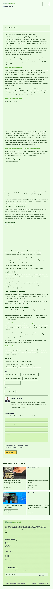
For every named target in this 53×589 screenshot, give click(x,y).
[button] (48, 4)
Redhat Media (21, 583)
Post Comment (10, 452)
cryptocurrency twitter (31, 378)
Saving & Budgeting (9, 562)
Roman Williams (16, 398)
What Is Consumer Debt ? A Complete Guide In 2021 (19, 364)
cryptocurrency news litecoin (13, 378)
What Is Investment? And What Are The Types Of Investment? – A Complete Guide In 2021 (38, 507)
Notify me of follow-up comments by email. (17, 445)
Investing (13, 34)
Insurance (7, 558)
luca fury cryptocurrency (12, 382)
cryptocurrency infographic (29, 374)
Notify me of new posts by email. (14, 447)
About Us (7, 542)
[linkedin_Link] (26, 532)
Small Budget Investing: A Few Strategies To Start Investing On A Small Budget (13, 482)
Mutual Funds (8, 560)
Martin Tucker (8, 510)
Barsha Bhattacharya (33, 485)
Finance (9, 34)
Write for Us (8, 545)
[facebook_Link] (26, 530)
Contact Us (7, 543)
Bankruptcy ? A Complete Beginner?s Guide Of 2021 (19, 361)
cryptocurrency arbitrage (12, 374)
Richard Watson (8, 487)
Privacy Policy (8, 546)
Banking (7, 555)
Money (6, 559)
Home (6, 34)
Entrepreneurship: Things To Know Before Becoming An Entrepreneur (23, 366)
